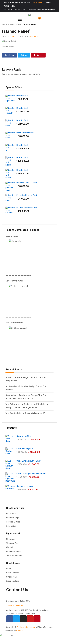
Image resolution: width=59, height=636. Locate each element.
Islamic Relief (16, 24)
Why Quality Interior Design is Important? (25, 413)
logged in (17, 74)
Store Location (12, 573)
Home (4, 24)
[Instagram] (23, 618)
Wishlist (9, 547)
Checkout (10, 539)
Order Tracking (12, 581)
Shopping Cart (12, 543)
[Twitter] (16, 618)
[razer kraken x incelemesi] (29, 635)
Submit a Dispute (14, 518)
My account (11, 577)
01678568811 (38, 3)
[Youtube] (30, 618)
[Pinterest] (37, 618)
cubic (8, 36)
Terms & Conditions (14, 555)
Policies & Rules (13, 522)
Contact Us (11, 526)
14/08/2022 (29, 36)
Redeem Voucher (13, 551)
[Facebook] (9, 618)
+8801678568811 (15, 606)
